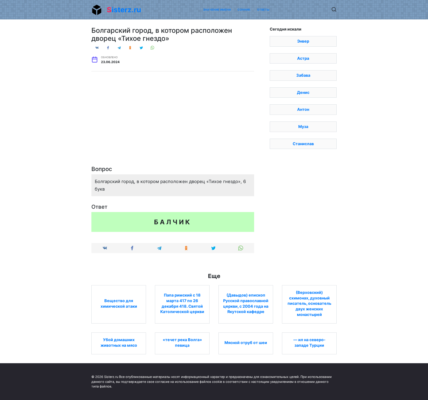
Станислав (303, 143)
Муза (303, 126)
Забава (303, 75)
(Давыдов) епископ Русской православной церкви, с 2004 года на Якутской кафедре (245, 303)
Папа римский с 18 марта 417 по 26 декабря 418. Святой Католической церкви (182, 303)
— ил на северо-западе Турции (309, 342)
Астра (303, 58)
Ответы (263, 9)
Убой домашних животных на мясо (119, 342)
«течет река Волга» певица (182, 342)
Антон (303, 109)
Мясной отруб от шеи (245, 342)
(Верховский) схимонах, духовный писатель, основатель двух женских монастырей (309, 303)
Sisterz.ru (124, 9)
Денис (303, 92)
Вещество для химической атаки (119, 303)
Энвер (303, 41)
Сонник (243, 9)
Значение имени (217, 9)
